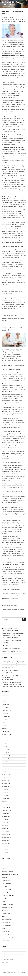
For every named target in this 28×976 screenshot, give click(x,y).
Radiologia (5, 916)
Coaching (4, 868)
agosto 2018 (5, 846)
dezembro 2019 (6, 807)
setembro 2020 (6, 783)
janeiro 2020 (5, 804)
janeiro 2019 (5, 831)
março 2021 (5, 765)
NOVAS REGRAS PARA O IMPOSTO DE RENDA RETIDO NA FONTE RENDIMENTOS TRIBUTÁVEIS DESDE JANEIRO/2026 (13, 650)
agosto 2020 (5, 786)
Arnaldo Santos (6, 661)
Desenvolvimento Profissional (10, 874)
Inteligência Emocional (8, 895)
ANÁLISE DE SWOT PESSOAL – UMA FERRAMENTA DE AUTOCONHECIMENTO (13, 677)
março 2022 (5, 749)
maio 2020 (5, 792)
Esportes (4, 886)
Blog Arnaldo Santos (10, 3)
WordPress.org (6, 962)
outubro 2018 (5, 840)
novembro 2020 (6, 777)
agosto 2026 (5, 695)
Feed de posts (6, 956)
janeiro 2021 (5, 771)
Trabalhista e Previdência (9, 937)
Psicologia (5, 910)
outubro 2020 (6, 780)
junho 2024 (5, 722)
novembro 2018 (6, 837)
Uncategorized (6, 940)
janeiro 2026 (5, 707)
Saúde (4, 928)
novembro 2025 (6, 710)
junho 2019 (5, 822)
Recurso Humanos (7, 919)
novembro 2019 (6, 810)
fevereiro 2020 (6, 801)
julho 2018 (5, 849)
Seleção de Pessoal (7, 934)
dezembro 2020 (6, 774)
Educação (4, 877)
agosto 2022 (5, 740)
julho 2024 (5, 719)
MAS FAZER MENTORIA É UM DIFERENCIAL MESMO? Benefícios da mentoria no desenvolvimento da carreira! (13, 635)
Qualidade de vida (6, 913)
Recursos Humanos (7, 922)
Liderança (4, 898)
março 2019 (5, 828)
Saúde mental (6, 931)
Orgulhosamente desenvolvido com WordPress (13, 972)
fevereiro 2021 (6, 768)
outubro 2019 (5, 813)
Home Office (5, 892)
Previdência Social (7, 907)
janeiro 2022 (5, 753)
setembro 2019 (6, 816)
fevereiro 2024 (6, 728)
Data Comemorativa (7, 871)
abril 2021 (4, 762)
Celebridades (5, 865)
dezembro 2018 (6, 834)
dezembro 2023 (6, 734)
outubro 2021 (5, 759)
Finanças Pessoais (7, 889)
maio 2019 (5, 825)
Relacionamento (6, 925)
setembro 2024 (6, 716)
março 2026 (5, 704)
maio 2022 (5, 743)
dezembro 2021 (6, 756)
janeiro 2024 (5, 731)
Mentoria (4, 901)
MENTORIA (5, 645)
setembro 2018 (6, 843)
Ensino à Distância (7, 883)
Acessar (4, 953)
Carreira (4, 862)
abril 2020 (5, 795)
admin (4, 666)
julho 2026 (5, 698)
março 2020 (5, 798)
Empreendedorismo (7, 880)
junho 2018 (5, 853)
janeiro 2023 (5, 737)
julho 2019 (5, 819)
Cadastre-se (5, 950)
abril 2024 (5, 725)
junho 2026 (5, 701)
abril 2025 (5, 713)
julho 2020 (5, 789)
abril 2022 (5, 747)
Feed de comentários (7, 959)
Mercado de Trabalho (7, 904)
